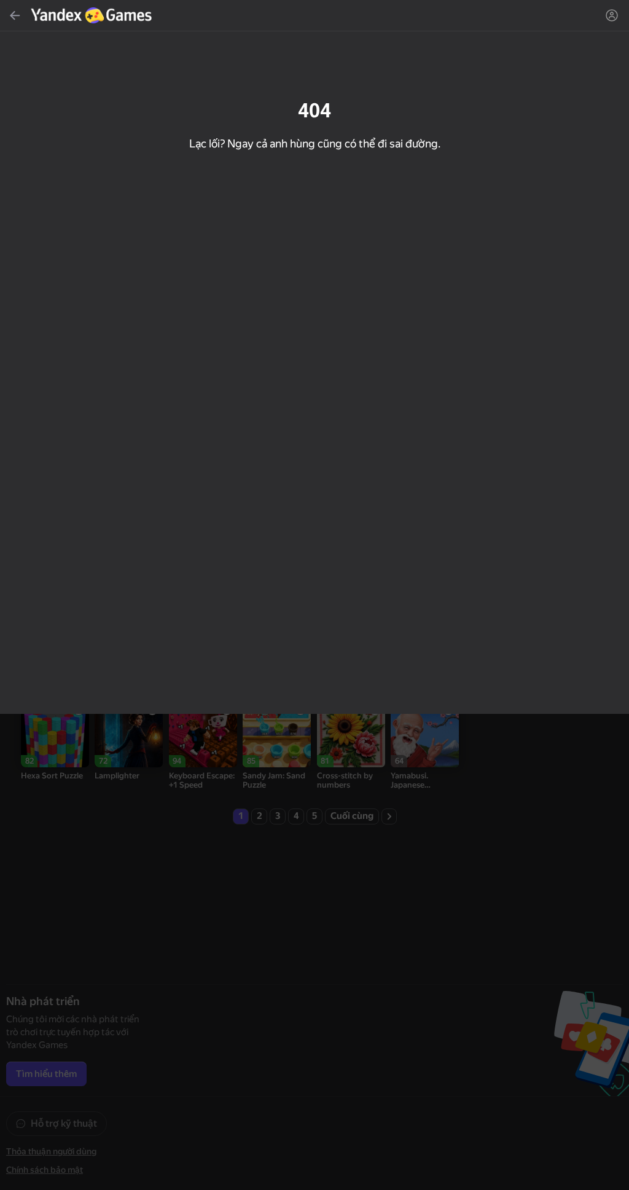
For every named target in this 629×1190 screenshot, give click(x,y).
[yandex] (93, 15)
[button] (314, 595)
